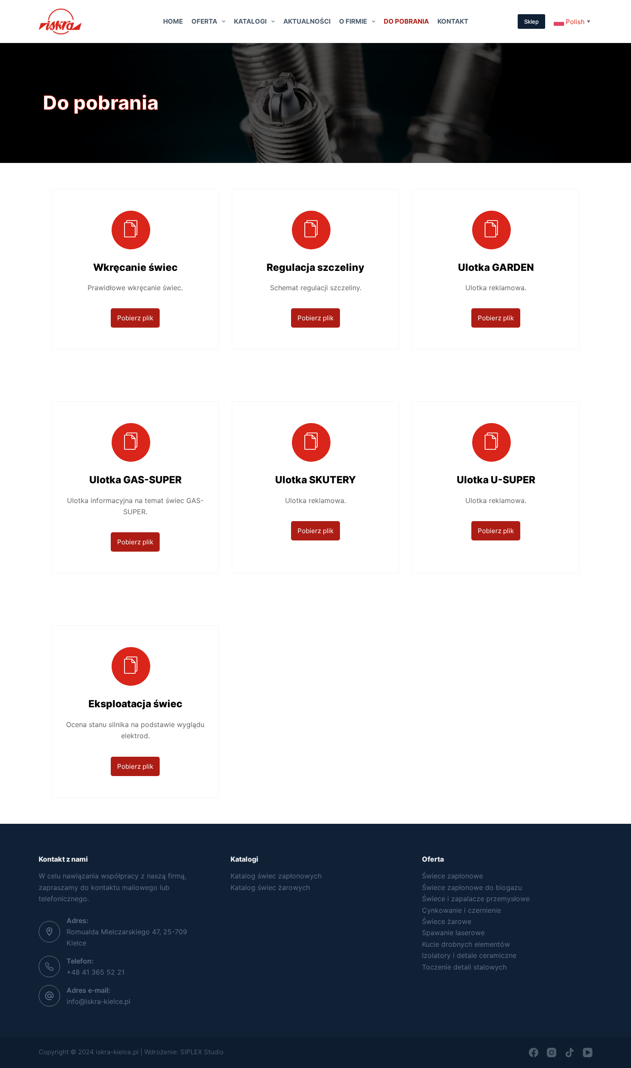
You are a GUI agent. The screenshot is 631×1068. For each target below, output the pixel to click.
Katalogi (250, 21)
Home (173, 21)
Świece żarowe (446, 921)
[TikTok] (569, 1052)
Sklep (531, 21)
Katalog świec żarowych (270, 887)
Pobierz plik (135, 318)
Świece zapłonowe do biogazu (472, 887)
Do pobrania (406, 21)
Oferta (204, 21)
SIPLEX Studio (202, 1052)
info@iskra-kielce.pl (98, 1001)
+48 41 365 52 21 (95, 972)
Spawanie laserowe (453, 932)
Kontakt (452, 21)
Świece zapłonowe (452, 876)
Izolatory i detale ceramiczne (469, 955)
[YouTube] (587, 1052)
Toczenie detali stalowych (464, 967)
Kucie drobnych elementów (466, 944)
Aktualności (307, 21)
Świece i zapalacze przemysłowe (476, 898)
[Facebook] (533, 1052)
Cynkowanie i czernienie (461, 910)
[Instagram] (551, 1052)
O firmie (353, 21)
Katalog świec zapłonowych (276, 876)
